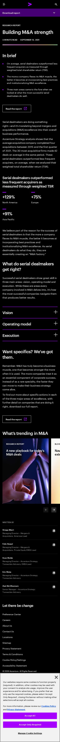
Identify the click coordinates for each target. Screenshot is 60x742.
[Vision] (56, 312)
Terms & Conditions (12, 654)
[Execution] (56, 335)
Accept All (30, 716)
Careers (6, 619)
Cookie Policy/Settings (14, 659)
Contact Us (8, 631)
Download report (11, 12)
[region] (30, 707)
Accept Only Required (30, 725)
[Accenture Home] (30, 4)
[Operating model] (56, 323)
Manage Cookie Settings (30, 733)
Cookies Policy (48, 706)
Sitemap (6, 642)
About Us (7, 625)
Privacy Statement (11, 648)
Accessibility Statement (14, 665)
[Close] (56, 677)
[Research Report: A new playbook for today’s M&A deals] (25, 471)
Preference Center (11, 614)
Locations (7, 637)
